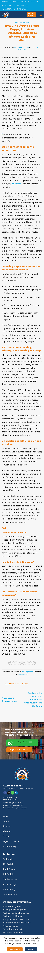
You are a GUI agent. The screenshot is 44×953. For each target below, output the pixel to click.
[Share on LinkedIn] (34, 663)
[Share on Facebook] (15, 663)
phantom (16, 184)
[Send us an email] (8, 792)
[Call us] (12, 792)
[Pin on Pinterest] (29, 663)
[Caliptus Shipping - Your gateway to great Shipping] (12, 14)
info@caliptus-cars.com (18, 808)
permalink (23, 674)
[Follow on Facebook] (5, 792)
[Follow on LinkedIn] (16, 792)
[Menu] (40, 15)
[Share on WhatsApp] (10, 663)
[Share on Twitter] (20, 663)
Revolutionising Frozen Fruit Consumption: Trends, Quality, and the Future (32, 699)
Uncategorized (22, 22)
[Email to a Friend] (24, 663)
